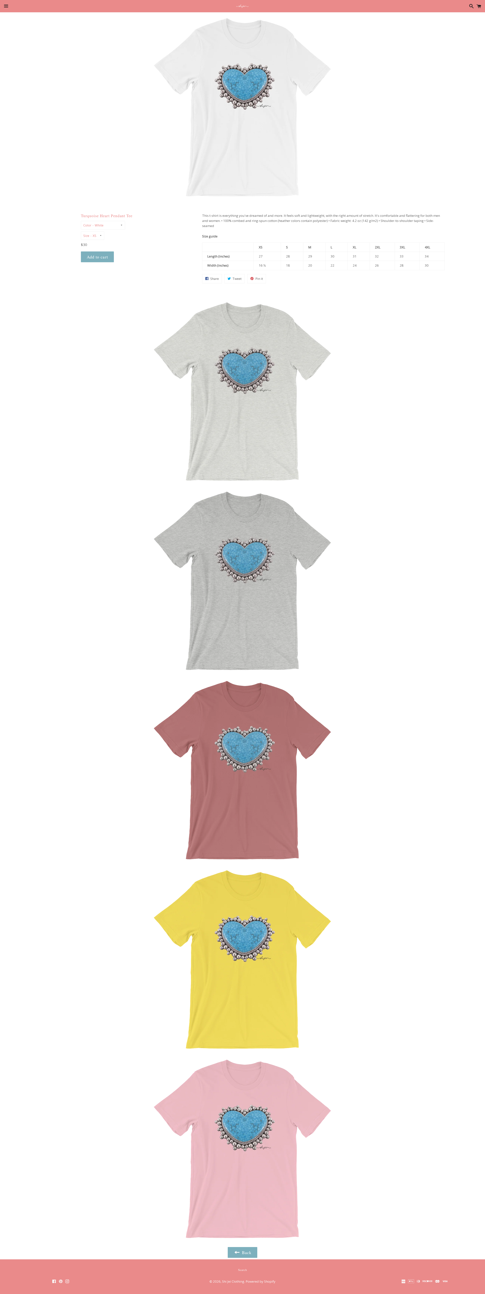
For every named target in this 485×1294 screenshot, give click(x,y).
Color (87, 225)
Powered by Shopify (260, 1281)
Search (242, 1270)
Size (86, 235)
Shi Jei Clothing (233, 1281)
